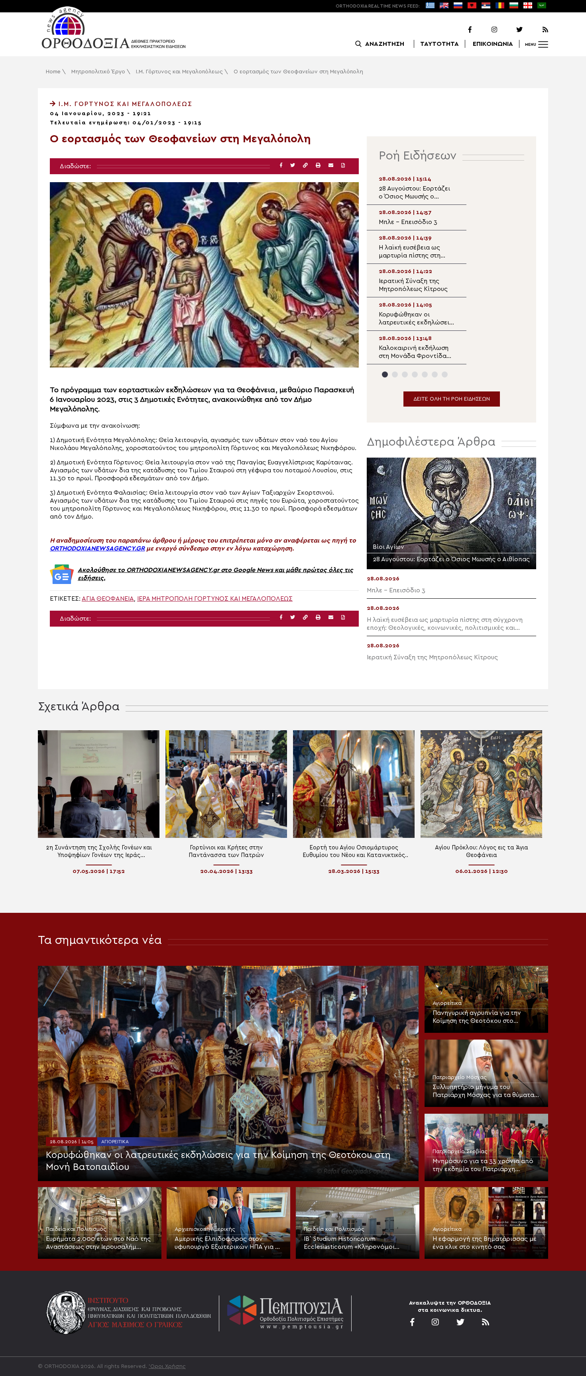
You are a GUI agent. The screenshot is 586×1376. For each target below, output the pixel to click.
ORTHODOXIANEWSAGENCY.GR (97, 548)
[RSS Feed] (536, 30)
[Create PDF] (343, 166)
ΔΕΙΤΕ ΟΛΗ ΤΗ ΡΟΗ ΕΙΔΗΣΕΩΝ (451, 399)
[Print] (318, 166)
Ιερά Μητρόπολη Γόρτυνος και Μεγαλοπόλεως (215, 599)
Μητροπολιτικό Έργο (98, 72)
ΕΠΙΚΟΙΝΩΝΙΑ (493, 44)
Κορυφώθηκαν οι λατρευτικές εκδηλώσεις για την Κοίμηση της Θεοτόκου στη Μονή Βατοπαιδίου (218, 1161)
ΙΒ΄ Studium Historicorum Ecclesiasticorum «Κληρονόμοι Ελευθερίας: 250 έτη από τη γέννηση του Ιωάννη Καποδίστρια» (355, 1243)
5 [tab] (425, 374)
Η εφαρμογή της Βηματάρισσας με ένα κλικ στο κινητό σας (485, 1243)
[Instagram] (485, 30)
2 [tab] (395, 374)
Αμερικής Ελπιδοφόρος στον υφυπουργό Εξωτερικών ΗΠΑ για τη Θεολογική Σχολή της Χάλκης (228, 1243)
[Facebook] (460, 30)
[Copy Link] (305, 166)
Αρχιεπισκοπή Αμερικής (205, 1229)
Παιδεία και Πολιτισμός (76, 1229)
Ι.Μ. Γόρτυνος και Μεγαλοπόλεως (179, 72)
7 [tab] (445, 374)
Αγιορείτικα (115, 1141)
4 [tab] (415, 374)
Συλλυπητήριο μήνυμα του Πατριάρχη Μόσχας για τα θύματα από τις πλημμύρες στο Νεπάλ (483, 1091)
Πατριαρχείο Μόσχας (460, 1077)
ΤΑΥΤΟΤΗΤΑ (439, 44)
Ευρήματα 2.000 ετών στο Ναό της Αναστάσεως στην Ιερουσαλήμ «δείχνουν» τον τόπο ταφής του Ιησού (98, 1243)
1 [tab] (385, 374)
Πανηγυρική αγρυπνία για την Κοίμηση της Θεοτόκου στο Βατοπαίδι (477, 1017)
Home (53, 72)
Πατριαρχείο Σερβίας (460, 1151)
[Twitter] (511, 30)
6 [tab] (435, 374)
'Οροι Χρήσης (167, 1366)
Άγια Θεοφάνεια (108, 599)
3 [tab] (405, 374)
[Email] (330, 166)
